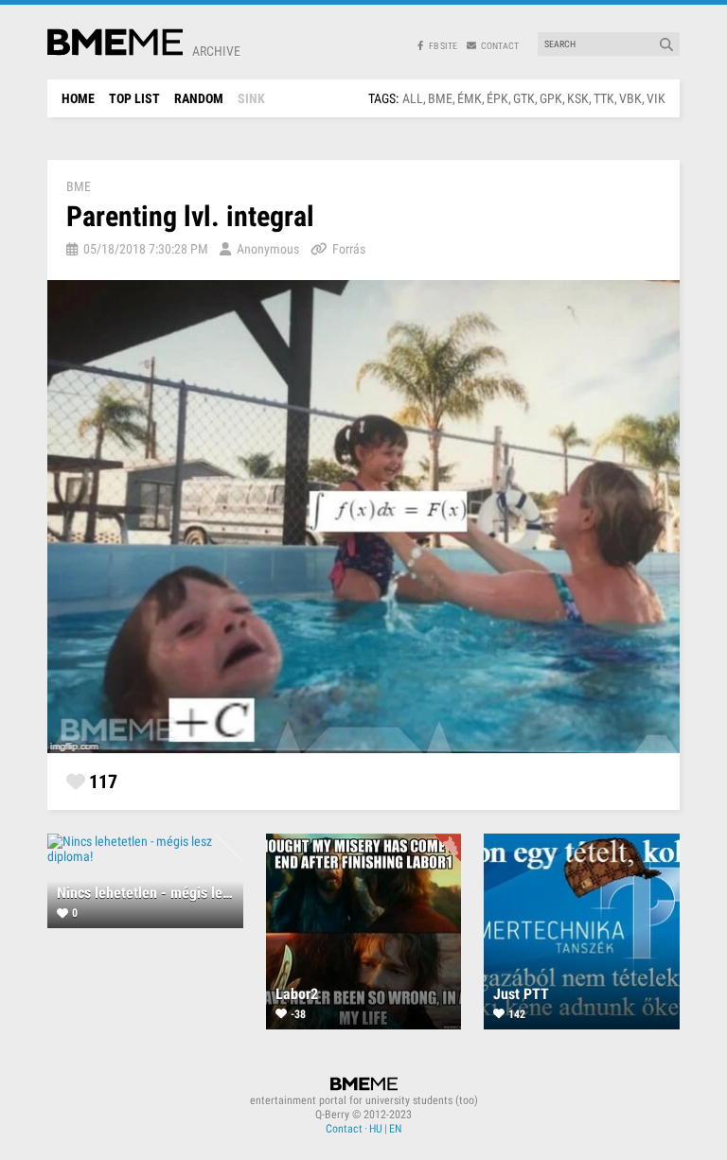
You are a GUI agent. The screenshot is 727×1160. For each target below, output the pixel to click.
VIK (656, 98)
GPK (551, 98)
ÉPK (497, 98)
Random (198, 98)
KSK (578, 98)
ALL (412, 98)
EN (395, 1128)
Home (78, 98)
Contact (344, 1128)
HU (375, 1128)
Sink (251, 98)
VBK (630, 98)
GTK (524, 98)
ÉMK (469, 98)
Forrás (348, 248)
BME (440, 98)
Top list (134, 98)
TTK (604, 98)
